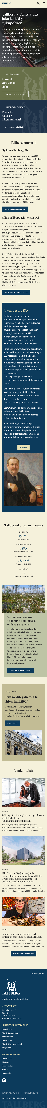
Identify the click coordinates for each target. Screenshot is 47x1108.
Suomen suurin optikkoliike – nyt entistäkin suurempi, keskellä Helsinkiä (22, 935)
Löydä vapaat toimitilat (14, 127)
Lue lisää (23, 447)
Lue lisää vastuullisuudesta (20, 670)
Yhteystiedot (12, 723)
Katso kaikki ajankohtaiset (23, 953)
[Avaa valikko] (43, 3)
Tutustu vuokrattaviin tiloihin (15, 292)
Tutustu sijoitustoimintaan (15, 94)
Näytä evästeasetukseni (10, 1093)
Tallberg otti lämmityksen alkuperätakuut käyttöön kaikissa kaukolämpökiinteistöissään (23, 818)
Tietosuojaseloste (31, 1093)
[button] (38, 3)
